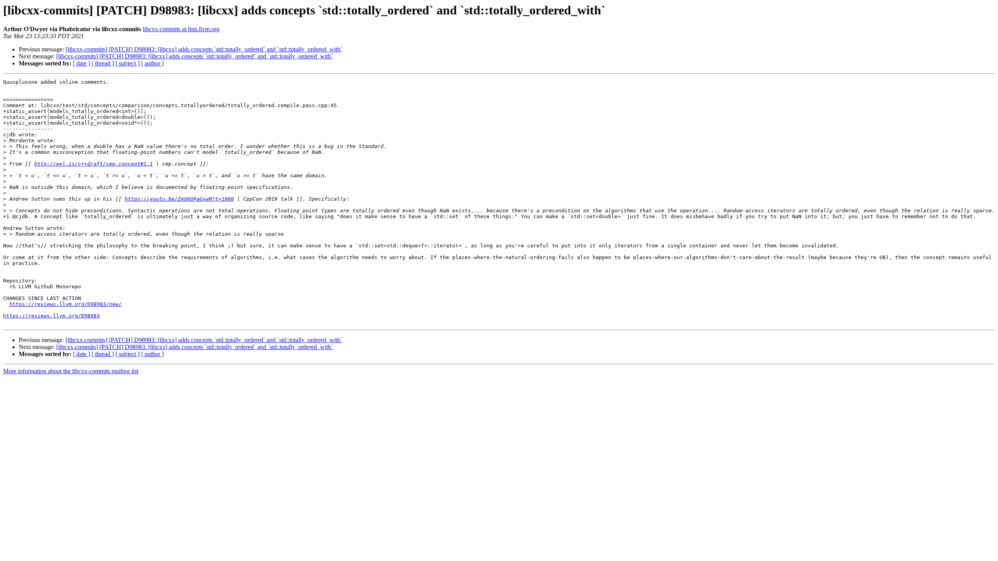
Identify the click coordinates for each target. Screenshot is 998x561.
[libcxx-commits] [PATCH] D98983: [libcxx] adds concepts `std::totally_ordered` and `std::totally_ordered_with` (203, 49)
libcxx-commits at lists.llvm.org (181, 29)
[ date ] (81, 63)
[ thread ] (103, 63)
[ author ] (152, 63)
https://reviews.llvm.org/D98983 (51, 316)
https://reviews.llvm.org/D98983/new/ (65, 304)
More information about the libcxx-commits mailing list (70, 371)
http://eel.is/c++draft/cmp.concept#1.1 (93, 164)
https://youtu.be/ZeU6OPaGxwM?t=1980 (179, 199)
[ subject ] (127, 63)
